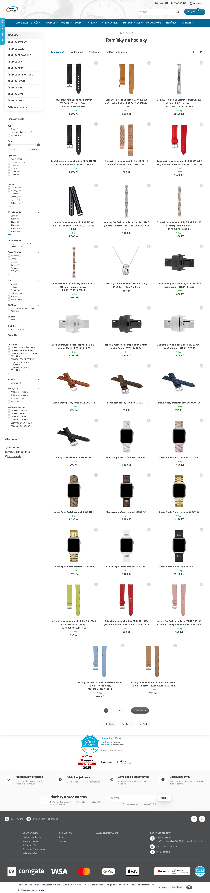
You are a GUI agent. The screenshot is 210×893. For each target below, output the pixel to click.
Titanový (16, 197)
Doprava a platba (30, 841)
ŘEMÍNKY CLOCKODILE (19, 55)
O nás (62, 837)
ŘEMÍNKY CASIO (16, 49)
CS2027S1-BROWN (20, 420)
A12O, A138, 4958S (19, 392)
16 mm (15, 228)
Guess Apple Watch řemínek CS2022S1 (126, 566)
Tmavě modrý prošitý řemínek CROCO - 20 (179, 402)
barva (10, 280)
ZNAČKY (35, 22)
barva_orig (13, 388)
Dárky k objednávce (78, 777)
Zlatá (14, 262)
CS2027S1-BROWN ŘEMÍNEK (24, 359)
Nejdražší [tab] (94, 52)
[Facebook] (194, 819)
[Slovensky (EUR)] (161, 3)
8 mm (14, 216)
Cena (10, 141)
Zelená (15, 265)
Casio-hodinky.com (107, 833)
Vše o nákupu (30, 833)
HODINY (65, 22)
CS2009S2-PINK (18, 413)
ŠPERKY (92, 22)
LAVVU (15, 171)
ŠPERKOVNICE (110, 22)
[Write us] (152, 852)
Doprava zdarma (180, 776)
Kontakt (62, 841)
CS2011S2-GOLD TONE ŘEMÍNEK (20, 363)
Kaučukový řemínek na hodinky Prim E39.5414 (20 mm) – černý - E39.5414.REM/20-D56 (74, 103)
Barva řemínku (15, 252)
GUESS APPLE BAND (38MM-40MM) (23, 309)
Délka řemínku (15, 240)
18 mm (15, 231)
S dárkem (16, 135)
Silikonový (17, 203)
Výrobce (12, 155)
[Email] (166, 3)
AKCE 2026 (22, 22)
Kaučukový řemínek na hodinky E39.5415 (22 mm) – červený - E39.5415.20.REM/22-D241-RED (179, 164)
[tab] (192, 52)
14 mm (15, 225)
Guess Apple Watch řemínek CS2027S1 (126, 512)
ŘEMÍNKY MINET (16, 87)
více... (10, 178)
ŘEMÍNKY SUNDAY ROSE (20, 74)
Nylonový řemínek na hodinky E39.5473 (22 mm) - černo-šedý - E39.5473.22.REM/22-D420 (74, 225)
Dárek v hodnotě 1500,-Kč (22, 132)
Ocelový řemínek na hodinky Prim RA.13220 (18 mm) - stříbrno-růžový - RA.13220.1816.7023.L (74, 287)
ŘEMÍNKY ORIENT (17, 100)
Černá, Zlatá (17, 290)
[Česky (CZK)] (157, 3)
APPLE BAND (17, 329)
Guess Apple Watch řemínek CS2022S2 (179, 566)
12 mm (15, 222)
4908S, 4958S (17, 401)
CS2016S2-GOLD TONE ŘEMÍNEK (20, 369)
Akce (14, 129)
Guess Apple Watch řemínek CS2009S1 (126, 457)
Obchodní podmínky (32, 837)
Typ (9, 125)
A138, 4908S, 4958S (20, 398)
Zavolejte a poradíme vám (133, 776)
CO (13, 338)
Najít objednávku (30, 853)
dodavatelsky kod (16, 407)
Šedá (14, 259)
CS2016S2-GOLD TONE (21, 426)
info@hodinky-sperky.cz (18, 452)
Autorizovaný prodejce (29, 776)
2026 (14, 320)
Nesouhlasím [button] (177, 887)
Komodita (12, 335)
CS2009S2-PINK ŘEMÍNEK (22, 351)
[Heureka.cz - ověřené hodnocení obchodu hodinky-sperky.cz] (105, 744)
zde (42, 890)
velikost (11, 379)
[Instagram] (202, 819)
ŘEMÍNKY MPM (15, 94)
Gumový (15, 194)
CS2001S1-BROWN (20, 417)
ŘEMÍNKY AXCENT (17, 42)
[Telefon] (7, 819)
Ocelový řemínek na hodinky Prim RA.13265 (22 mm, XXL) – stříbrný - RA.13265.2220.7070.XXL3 (179, 103)
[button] (202, 12)
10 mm (15, 219)
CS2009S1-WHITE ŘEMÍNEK (23, 347)
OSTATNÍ (186, 22)
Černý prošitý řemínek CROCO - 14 (73, 457)
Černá (15, 268)
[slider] (9, 144)
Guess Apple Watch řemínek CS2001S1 (74, 512)
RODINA (12, 305)
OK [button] (189, 887)
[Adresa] (152, 838)
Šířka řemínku (15, 212)
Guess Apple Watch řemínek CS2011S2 (179, 512)
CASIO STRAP (18, 159)
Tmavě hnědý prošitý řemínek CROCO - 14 (126, 402)
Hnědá (15, 256)
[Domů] (12, 9)
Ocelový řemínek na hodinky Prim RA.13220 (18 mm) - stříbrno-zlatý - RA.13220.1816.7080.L (179, 225)
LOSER (15, 175)
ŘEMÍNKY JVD (15, 62)
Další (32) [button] (138, 710)
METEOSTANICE (131, 22)
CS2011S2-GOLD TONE (21, 423)
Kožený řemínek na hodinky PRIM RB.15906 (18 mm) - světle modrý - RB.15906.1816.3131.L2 (100, 685)
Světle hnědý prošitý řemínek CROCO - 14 (74, 402)
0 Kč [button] (195, 12)
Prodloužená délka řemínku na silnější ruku (23, 245)
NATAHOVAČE (153, 22)
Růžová (15, 271)
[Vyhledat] (178, 12)
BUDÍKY (79, 22)
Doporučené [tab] (57, 52)
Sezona (11, 316)
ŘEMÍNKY (173, 23)
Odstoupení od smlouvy (34, 849)
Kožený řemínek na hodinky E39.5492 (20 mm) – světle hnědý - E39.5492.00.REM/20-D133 (126, 103)
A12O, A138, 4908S (19, 395)
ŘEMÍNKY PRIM (15, 68)
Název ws (12, 344)
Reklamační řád (30, 845)
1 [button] (107, 711)
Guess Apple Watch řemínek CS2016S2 (74, 566)
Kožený (16, 191)
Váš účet (197, 3)
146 (120, 710)
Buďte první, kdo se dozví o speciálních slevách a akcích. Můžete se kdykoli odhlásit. (76, 803)
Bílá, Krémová (17, 293)
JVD (15, 168)
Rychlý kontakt (14, 456)
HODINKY (50, 22)
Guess (14, 165)
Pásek (11, 184)
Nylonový (15, 200)
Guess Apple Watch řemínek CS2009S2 (179, 457)
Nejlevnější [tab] (76, 52)
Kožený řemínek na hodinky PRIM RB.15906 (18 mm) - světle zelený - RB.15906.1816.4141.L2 (74, 624)
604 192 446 (13, 447)
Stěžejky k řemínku (17, 107)
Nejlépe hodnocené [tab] (117, 52)
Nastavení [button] (162, 887)
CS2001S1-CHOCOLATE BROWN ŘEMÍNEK (24, 355)
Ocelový (16, 187)
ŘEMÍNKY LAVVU (16, 81)
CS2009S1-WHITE (19, 410)
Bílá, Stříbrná (17, 299)
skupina (12, 326)
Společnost (66, 833)
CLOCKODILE (18, 162)
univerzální (16, 383)
